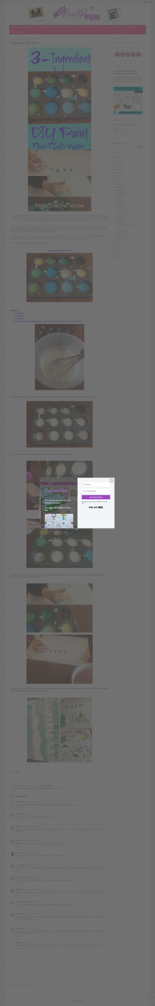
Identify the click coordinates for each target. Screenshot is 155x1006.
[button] (59, 525)
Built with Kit (96, 507)
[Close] (111, 481)
